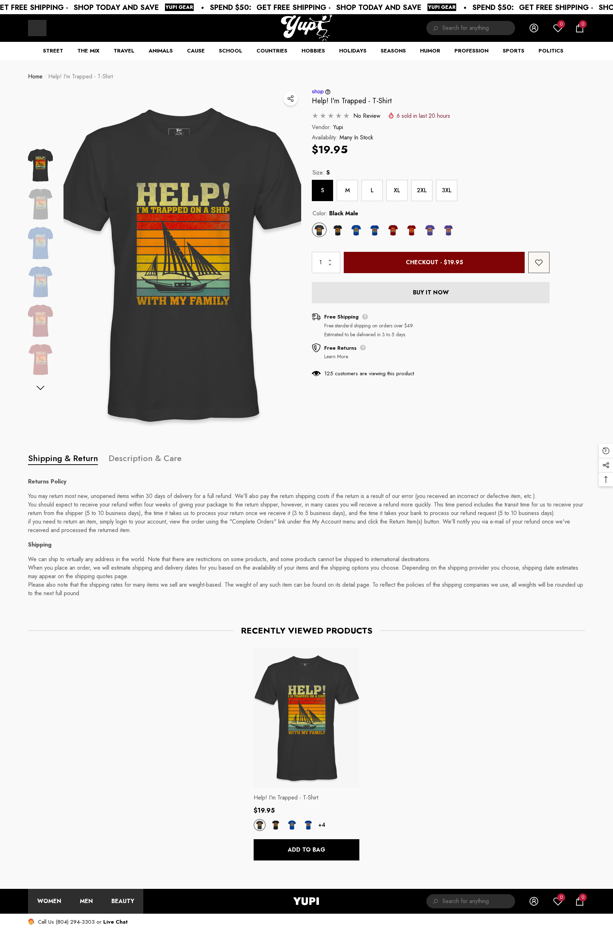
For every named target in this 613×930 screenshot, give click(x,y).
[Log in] (534, 28)
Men (86, 901)
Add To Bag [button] (306, 850)
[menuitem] (37, 28)
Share (290, 99)
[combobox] (478, 28)
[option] (182, 264)
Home (35, 76)
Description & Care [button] (145, 458)
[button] (579, 28)
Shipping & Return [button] (63, 458)
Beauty (122, 901)
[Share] (290, 99)
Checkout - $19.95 (434, 262)
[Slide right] (40, 387)
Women (49, 901)
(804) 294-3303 (75, 922)
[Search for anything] (470, 28)
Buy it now (431, 292)
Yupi (338, 127)
